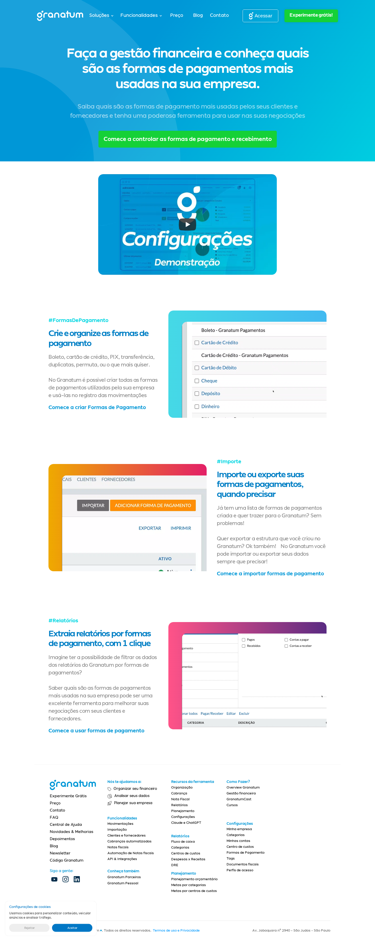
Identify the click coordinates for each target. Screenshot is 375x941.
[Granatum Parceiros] (132, 889)
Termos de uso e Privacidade (176, 930)
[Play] (187, 224)
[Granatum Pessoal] (132, 894)
